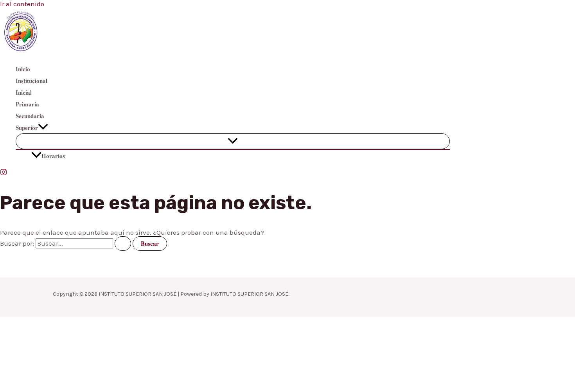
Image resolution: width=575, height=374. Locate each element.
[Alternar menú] (233, 141)
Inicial (24, 92)
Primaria (27, 104)
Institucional (31, 80)
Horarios (53, 155)
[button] (43, 127)
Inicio (23, 69)
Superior (27, 127)
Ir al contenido (22, 4)
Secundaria (30, 115)
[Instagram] (3, 173)
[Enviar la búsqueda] (123, 243)
